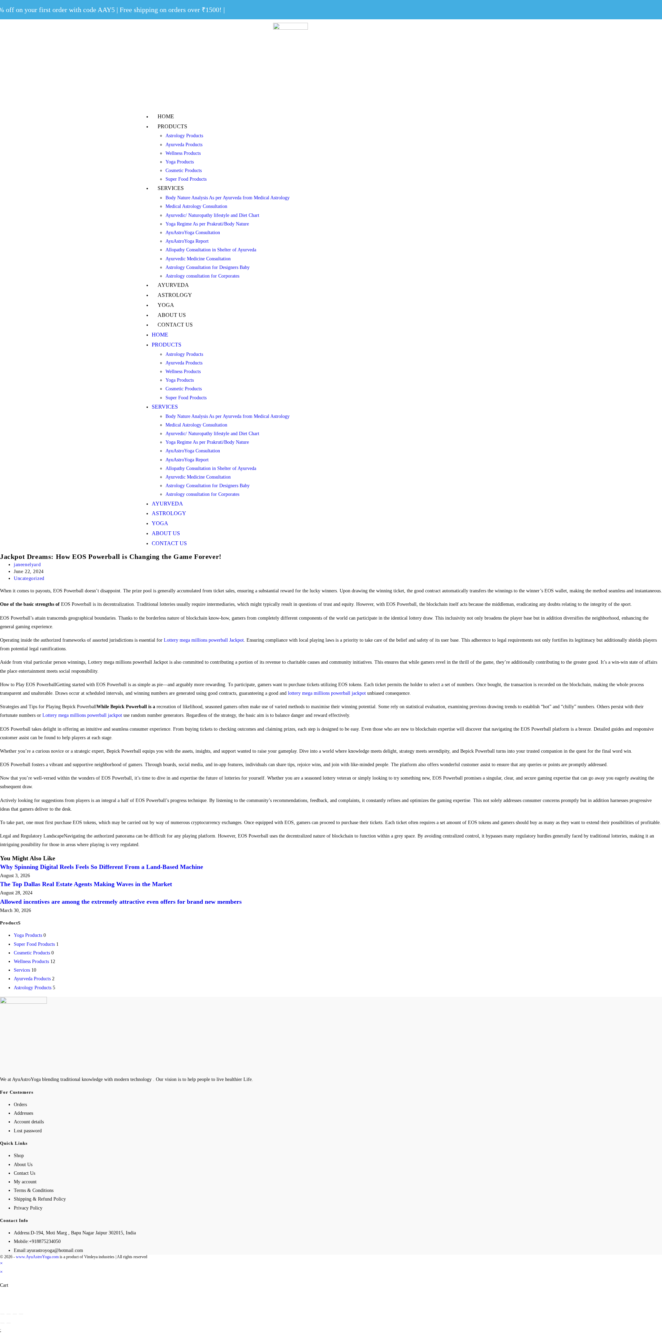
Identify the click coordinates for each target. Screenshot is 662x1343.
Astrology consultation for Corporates (202, 276)
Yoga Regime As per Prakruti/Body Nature (207, 224)
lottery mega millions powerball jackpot (327, 693)
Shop (19, 1155)
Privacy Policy (28, 1208)
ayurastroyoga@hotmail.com (55, 1250)
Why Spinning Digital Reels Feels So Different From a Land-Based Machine (101, 866)
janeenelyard (27, 564)
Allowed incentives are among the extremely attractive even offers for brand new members (121, 901)
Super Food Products (186, 179)
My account (25, 1181)
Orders (20, 1104)
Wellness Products (183, 153)
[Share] (8, 1314)
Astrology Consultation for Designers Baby (208, 267)
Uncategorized (29, 578)
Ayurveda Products (184, 144)
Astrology (175, 295)
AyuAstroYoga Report (187, 241)
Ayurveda (173, 285)
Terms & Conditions (33, 1190)
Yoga (166, 305)
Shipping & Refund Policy (40, 1199)
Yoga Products (180, 161)
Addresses (23, 1113)
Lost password (28, 1130)
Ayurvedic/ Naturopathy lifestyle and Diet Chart (212, 215)
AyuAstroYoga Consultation (193, 232)
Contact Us (175, 325)
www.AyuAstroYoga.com (37, 1256)
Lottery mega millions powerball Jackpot (204, 640)
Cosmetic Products (184, 170)
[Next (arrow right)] (8, 1323)
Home (166, 116)
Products (172, 126)
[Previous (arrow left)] (2, 1323)
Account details (29, 1121)
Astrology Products (184, 135)
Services (171, 188)
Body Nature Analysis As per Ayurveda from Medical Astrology (228, 197)
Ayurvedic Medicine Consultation (198, 258)
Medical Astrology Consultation (196, 206)
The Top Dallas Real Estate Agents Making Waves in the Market (86, 884)
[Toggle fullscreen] (14, 1314)
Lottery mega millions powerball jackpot (82, 715)
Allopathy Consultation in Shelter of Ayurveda (211, 249)
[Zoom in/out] (21, 1314)
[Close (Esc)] (2, 1314)
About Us (172, 315)
